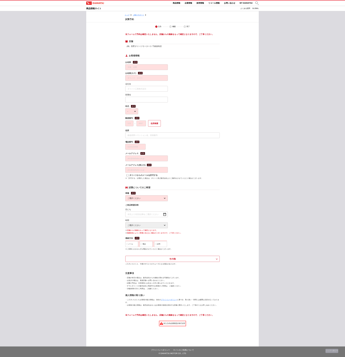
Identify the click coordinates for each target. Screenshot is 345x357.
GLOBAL (255, 8)
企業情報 (188, 3)
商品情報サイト (93, 8)
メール (130, 244)
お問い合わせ (229, 3)
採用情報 (200, 3)
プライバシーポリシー (169, 300)
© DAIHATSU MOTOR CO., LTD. (173, 353)
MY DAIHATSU (246, 3)
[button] (257, 3)
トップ (127, 15)
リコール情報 (214, 3)
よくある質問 (245, 8)
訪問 (158, 244)
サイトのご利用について (183, 350)
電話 (144, 244)
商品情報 (176, 3)
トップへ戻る (331, 351)
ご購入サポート (138, 15)
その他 (172, 259)
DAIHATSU (106, 3)
